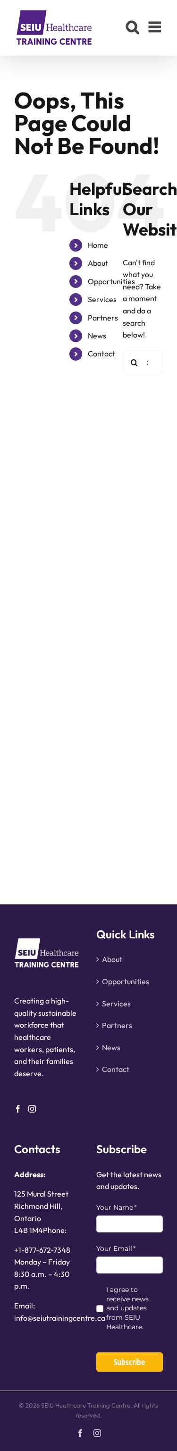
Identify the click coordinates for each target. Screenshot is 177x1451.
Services (102, 299)
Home (98, 245)
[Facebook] (18, 1109)
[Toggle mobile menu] (156, 27)
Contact (101, 353)
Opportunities (111, 281)
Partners (103, 317)
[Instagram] (32, 1109)
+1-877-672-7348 (42, 1250)
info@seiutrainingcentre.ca (59, 1318)
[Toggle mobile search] (132, 27)
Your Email (129, 1248)
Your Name (129, 1207)
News (97, 335)
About (98, 263)
